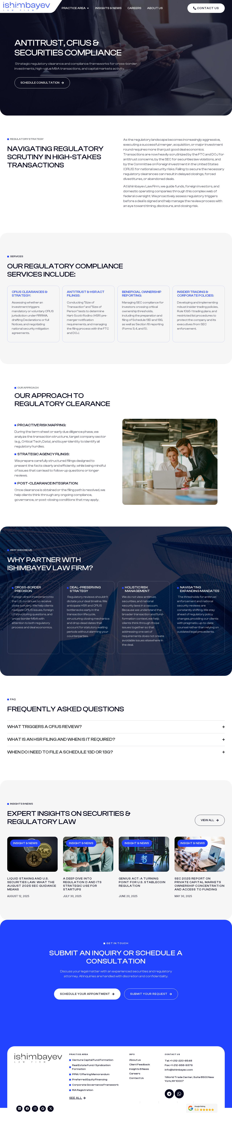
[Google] (43, 1108)
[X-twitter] (50, 1108)
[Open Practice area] (87, 8)
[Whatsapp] (179, 1093)
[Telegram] (169, 1093)
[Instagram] (35, 1108)
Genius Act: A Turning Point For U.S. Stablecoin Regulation (142, 882)
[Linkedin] (19, 1108)
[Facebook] (27, 1108)
